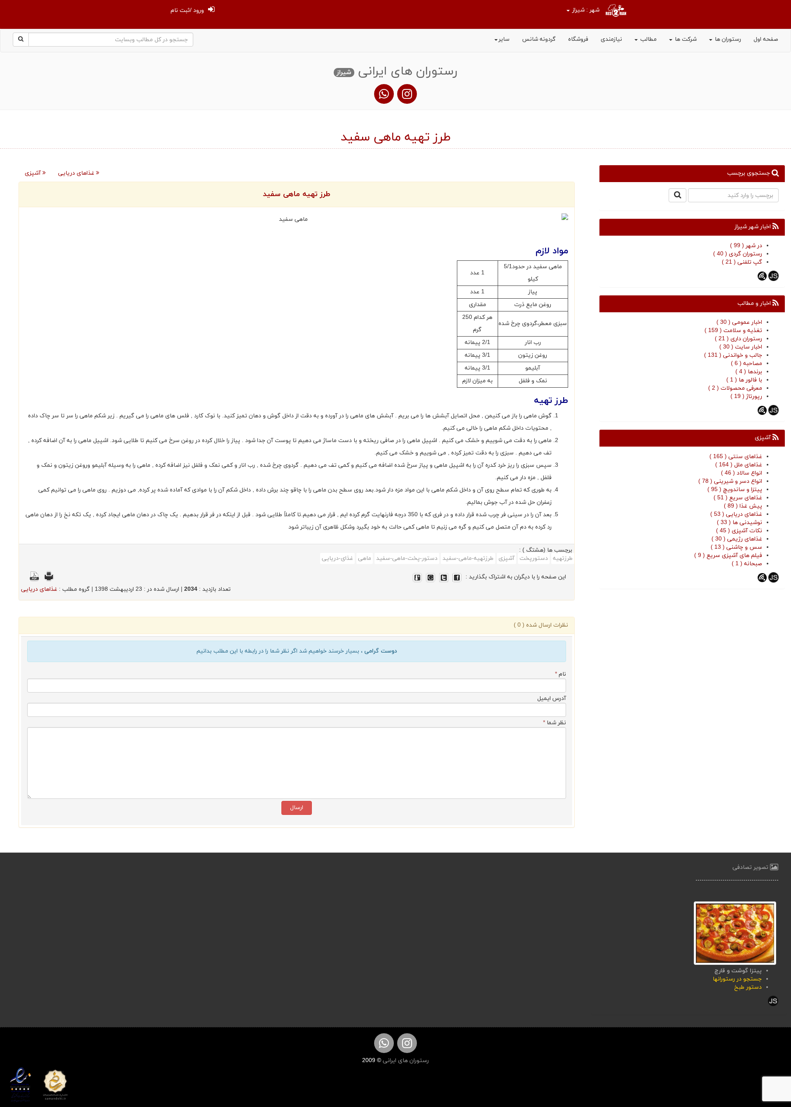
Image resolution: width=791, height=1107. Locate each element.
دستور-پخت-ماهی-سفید (407, 558)
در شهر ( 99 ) (746, 246)
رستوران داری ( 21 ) (738, 339)
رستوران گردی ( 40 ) (737, 254)
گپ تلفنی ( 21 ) (742, 262)
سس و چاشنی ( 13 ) (736, 547)
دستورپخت (534, 558)
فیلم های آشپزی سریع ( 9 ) (728, 555)
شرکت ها (685, 39)
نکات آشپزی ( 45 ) (739, 531)
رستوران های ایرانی (405, 1061)
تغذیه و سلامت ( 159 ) (733, 331)
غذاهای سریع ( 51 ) (738, 498)
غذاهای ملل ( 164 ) (738, 465)
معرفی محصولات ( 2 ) (735, 388)
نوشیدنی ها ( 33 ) (739, 523)
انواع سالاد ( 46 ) (741, 473)
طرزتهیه (563, 558)
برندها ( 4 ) (748, 372)
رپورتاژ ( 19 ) (746, 396)
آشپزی (33, 173)
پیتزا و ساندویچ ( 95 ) (734, 490)
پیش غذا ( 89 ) (743, 506)
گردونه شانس (539, 39)
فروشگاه (578, 39)
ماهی (364, 558)
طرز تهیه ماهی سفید (296, 194)
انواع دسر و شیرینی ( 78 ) (730, 481)
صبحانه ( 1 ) (747, 564)
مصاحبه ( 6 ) (746, 363)
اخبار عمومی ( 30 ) (739, 322)
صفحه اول (766, 39)
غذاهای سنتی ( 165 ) (735, 457)
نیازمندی (611, 39)
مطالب (648, 39)
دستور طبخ (748, 987)
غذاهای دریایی (77, 173)
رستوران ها (727, 39)
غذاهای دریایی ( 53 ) (736, 514)
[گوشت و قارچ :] (735, 932)
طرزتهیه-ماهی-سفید (468, 558)
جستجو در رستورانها (737, 979)
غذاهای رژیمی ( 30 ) (736, 539)
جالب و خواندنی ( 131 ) (733, 355)
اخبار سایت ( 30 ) (740, 347)
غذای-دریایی (337, 558)
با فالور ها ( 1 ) (744, 380)
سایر (504, 39)
